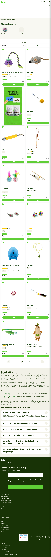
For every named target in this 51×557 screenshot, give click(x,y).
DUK (2, 521)
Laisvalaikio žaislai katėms (10, 393)
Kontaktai (3, 508)
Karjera (2, 506)
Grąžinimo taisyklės (5, 529)
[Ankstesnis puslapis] (8, 361)
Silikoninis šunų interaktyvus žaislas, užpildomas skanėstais (10, 266)
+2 (18, 270)
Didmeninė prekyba (5, 515)
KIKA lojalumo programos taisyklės (8, 531)
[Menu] (49, 2)
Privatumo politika (4, 513)
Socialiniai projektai (5, 494)
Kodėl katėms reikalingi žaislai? (16, 412)
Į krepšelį (13, 84)
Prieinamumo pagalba (5, 517)
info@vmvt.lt (40, 539)
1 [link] (21, 361)
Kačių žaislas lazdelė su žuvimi (9, 344)
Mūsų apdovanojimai (5, 496)
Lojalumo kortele (4, 525)
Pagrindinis (3, 19)
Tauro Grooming (5, 551)
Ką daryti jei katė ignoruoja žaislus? (18, 435)
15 (29, 361)
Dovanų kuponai (4, 510)
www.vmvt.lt (47, 539)
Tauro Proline (4, 547)
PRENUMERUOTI (25, 487)
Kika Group (4, 543)
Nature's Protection (6, 545)
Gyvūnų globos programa (6, 502)
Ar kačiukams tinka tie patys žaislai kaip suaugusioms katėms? (20, 442)
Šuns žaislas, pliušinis (32, 344)
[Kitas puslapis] (42, 361)
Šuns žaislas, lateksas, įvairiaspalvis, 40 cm (12, 72)
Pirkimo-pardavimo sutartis (6, 500)
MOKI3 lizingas (4, 523)
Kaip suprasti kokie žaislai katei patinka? (20, 423)
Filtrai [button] (38, 45)
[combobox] (25, 5)
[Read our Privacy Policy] (42, 483)
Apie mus (3, 492)
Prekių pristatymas (5, 527)
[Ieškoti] (49, 5)
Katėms (9, 19)
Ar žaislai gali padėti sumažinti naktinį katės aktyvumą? (22, 450)
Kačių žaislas (30, 72)
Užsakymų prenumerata (6, 498)
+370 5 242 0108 (33, 539)
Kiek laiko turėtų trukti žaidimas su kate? (21, 429)
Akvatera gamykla (5, 549)
